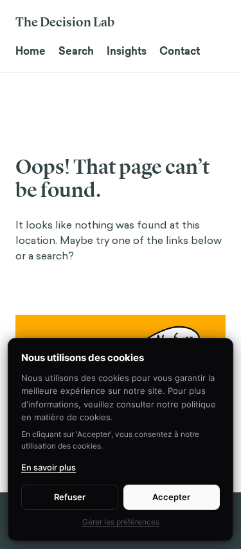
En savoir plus (48, 467)
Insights (127, 51)
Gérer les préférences (120, 521)
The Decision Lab (64, 22)
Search (76, 51)
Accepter (171, 497)
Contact (179, 51)
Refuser (69, 497)
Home (30, 51)
